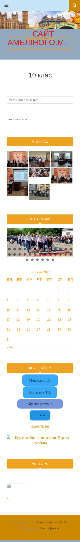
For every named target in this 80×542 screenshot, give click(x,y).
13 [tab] (71, 249)
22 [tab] (50, 254)
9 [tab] (50, 249)
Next (67, 241)
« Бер (10, 347)
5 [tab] (30, 249)
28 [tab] (33, 259)
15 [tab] (15, 254)
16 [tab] (20, 254)
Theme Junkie (49, 528)
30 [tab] (43, 259)
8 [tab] (45, 249)
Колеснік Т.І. (40, 392)
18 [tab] (30, 254)
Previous (12, 241)
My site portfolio (40, 403)
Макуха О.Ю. (40, 380)
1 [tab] (9, 249)
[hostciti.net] (16, 487)
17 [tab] (25, 254)
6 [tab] (35, 249)
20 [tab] (40, 254)
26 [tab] (71, 254)
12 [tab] (66, 249)
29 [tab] (38, 259)
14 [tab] (9, 254)
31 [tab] (48, 259)
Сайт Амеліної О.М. (52, 522)
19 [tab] (35, 254)
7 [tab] (40, 249)
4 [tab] (25, 249)
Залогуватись (17, 119)
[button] (4, 5)
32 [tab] (53, 259)
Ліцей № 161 (40, 426)
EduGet (40, 415)
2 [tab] (14, 249)
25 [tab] (66, 254)
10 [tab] (55, 249)
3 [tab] (19, 249)
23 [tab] (56, 254)
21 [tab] (45, 254)
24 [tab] (61, 254)
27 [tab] (27, 259)
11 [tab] (61, 249)
